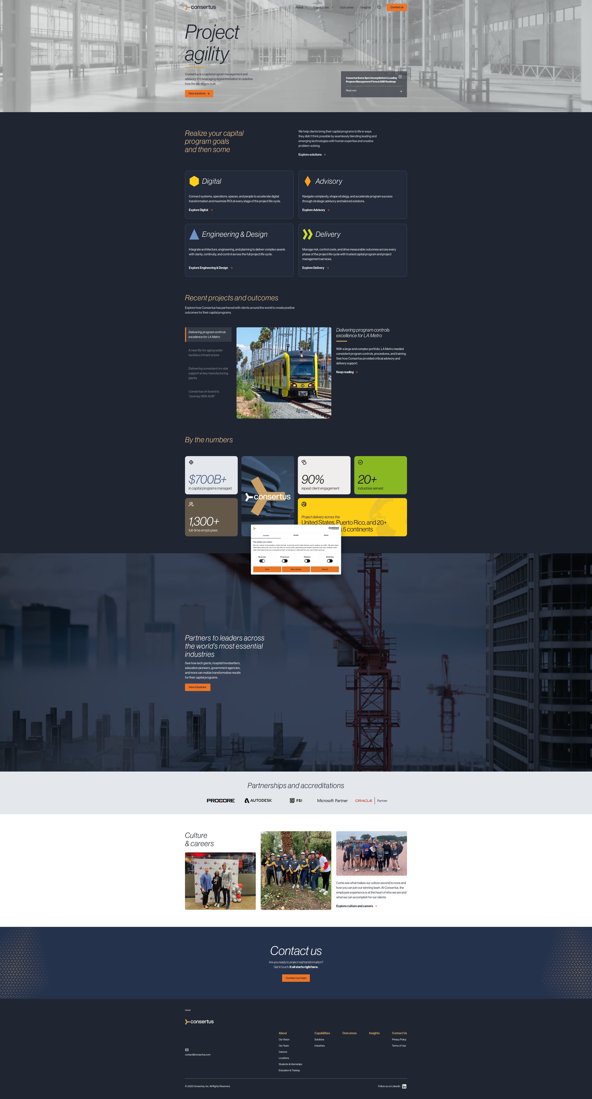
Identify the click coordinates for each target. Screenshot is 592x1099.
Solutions (319, 1039)
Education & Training (289, 1070)
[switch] (285, 561)
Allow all (325, 569)
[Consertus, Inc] (200, 7)
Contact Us (399, 1033)
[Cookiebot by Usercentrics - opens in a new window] (330, 528)
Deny (267, 569)
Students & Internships (290, 1064)
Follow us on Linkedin (389, 1086)
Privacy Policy (399, 1039)
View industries (198, 687)
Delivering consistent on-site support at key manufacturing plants (208, 373)
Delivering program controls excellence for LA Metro (207, 334)
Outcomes (349, 1033)
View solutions (197, 93)
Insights (374, 1033)
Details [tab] (296, 535)
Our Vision (284, 1039)
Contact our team (296, 978)
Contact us (397, 7)
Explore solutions (310, 154)
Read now (351, 90)
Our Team (284, 1045)
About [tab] (326, 535)
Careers (283, 1051)
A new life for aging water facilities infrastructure (206, 353)
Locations (284, 1058)
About (283, 1033)
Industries (319, 1045)
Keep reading (345, 372)
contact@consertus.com (198, 1054)
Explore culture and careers (354, 906)
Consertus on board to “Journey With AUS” (204, 394)
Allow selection (296, 569)
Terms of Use (399, 1045)
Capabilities (322, 1033)
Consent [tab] (266, 535)
